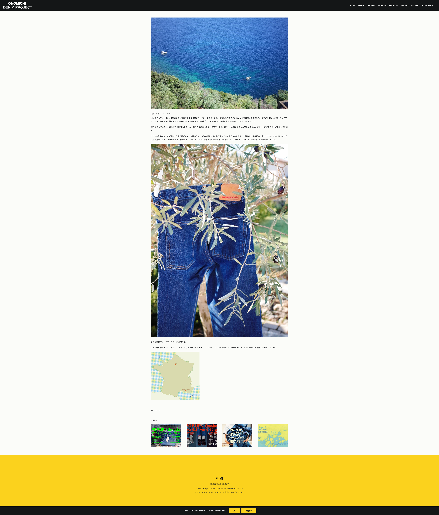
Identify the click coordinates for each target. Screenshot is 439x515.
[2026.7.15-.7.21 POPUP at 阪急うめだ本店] (166, 425)
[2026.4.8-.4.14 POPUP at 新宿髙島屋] (237, 425)
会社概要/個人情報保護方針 (220, 484)
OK (234, 510)
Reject (248, 510)
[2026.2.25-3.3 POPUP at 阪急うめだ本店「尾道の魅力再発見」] (273, 425)
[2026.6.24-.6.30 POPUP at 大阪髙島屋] (202, 425)
